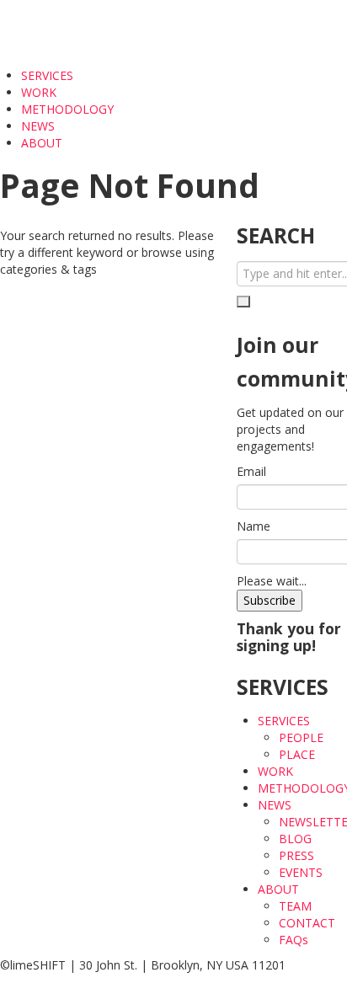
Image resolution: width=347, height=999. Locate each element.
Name (253, 526)
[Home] (56, 32)
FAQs (293, 940)
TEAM (295, 906)
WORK (38, 92)
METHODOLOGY (67, 109)
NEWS (39, 126)
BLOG (295, 839)
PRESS (296, 855)
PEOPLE (301, 737)
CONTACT (307, 923)
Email (251, 471)
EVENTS (301, 872)
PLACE (297, 754)
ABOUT (43, 143)
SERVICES (49, 75)
